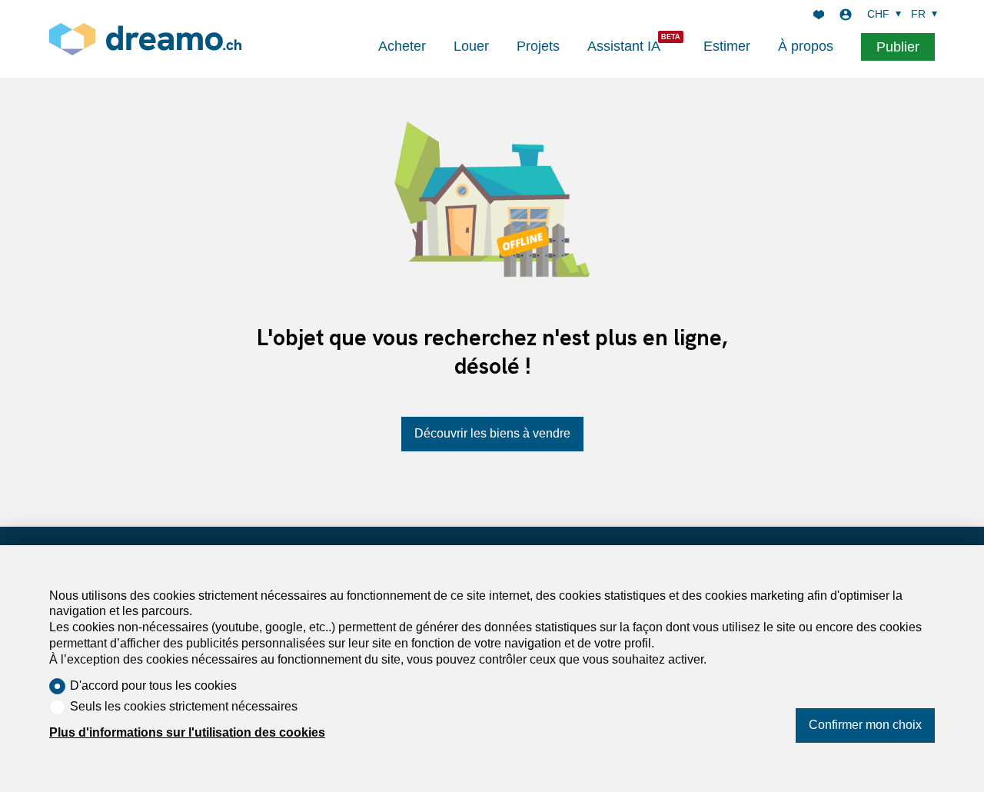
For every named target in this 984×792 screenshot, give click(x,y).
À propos (805, 46)
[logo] (145, 38)
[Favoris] (819, 15)
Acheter (402, 46)
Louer (471, 46)
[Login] (846, 15)
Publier (897, 47)
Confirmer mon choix (865, 724)
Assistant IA (623, 46)
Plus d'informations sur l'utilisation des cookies (187, 732)
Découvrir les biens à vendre (492, 433)
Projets (538, 46)
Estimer (726, 46)
